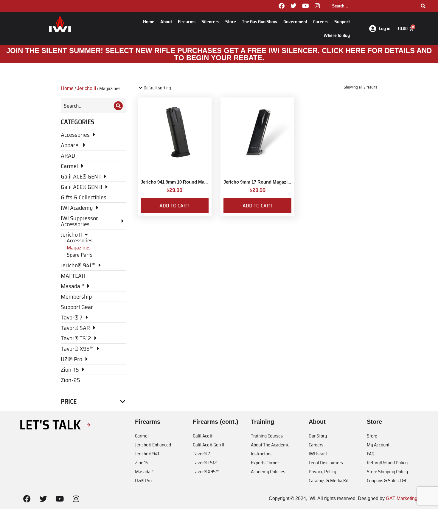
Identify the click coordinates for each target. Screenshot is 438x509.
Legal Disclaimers (326, 462)
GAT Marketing (401, 498)
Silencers (210, 21)
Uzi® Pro (143, 480)
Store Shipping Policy (387, 471)
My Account (378, 445)
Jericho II (86, 88)
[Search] (423, 5)
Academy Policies (268, 471)
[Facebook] (282, 6)
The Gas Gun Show (259, 21)
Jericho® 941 (147, 453)
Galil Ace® (202, 436)
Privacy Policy (322, 471)
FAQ (371, 453)
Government (295, 21)
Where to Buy (337, 35)
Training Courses (267, 436)
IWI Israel (318, 453)
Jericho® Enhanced (153, 445)
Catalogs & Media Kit (329, 480)
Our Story (318, 436)
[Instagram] (317, 6)
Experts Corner (265, 462)
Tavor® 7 (201, 453)
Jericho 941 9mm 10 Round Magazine (179, 181)
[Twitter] (293, 6)
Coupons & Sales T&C (387, 480)
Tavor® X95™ (206, 471)
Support (342, 21)
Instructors (261, 453)
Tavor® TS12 (205, 462)
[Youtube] (305, 6)
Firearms (186, 21)
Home (148, 21)
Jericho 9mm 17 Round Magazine (258, 181)
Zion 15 (141, 462)
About (166, 21)
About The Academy (270, 445)
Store (230, 21)
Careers (320, 21)
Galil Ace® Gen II (208, 445)
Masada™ (144, 471)
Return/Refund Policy (387, 462)
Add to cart (174, 205)
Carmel (142, 436)
